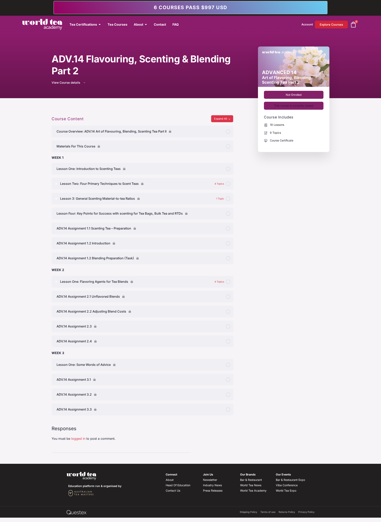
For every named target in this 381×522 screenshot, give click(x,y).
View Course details (66, 82)
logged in (78, 439)
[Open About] (145, 24)
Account (307, 24)
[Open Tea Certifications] (99, 24)
